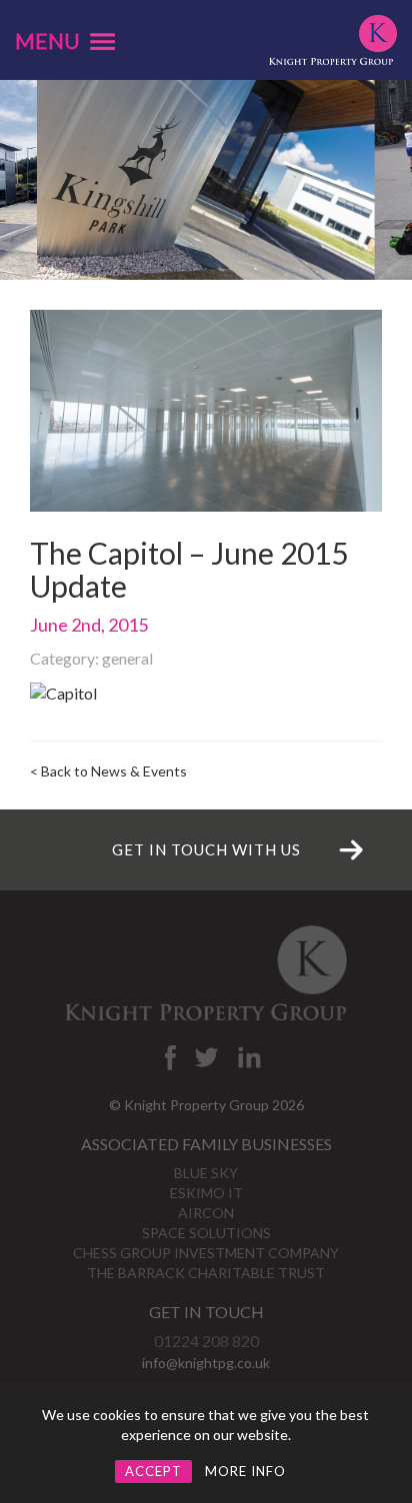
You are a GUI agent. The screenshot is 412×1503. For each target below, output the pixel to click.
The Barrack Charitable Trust (206, 1272)
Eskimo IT (206, 1192)
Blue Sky (206, 1172)
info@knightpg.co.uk (206, 1362)
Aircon (206, 1212)
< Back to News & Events (108, 770)
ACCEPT (153, 1471)
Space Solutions (206, 1232)
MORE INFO (245, 1471)
